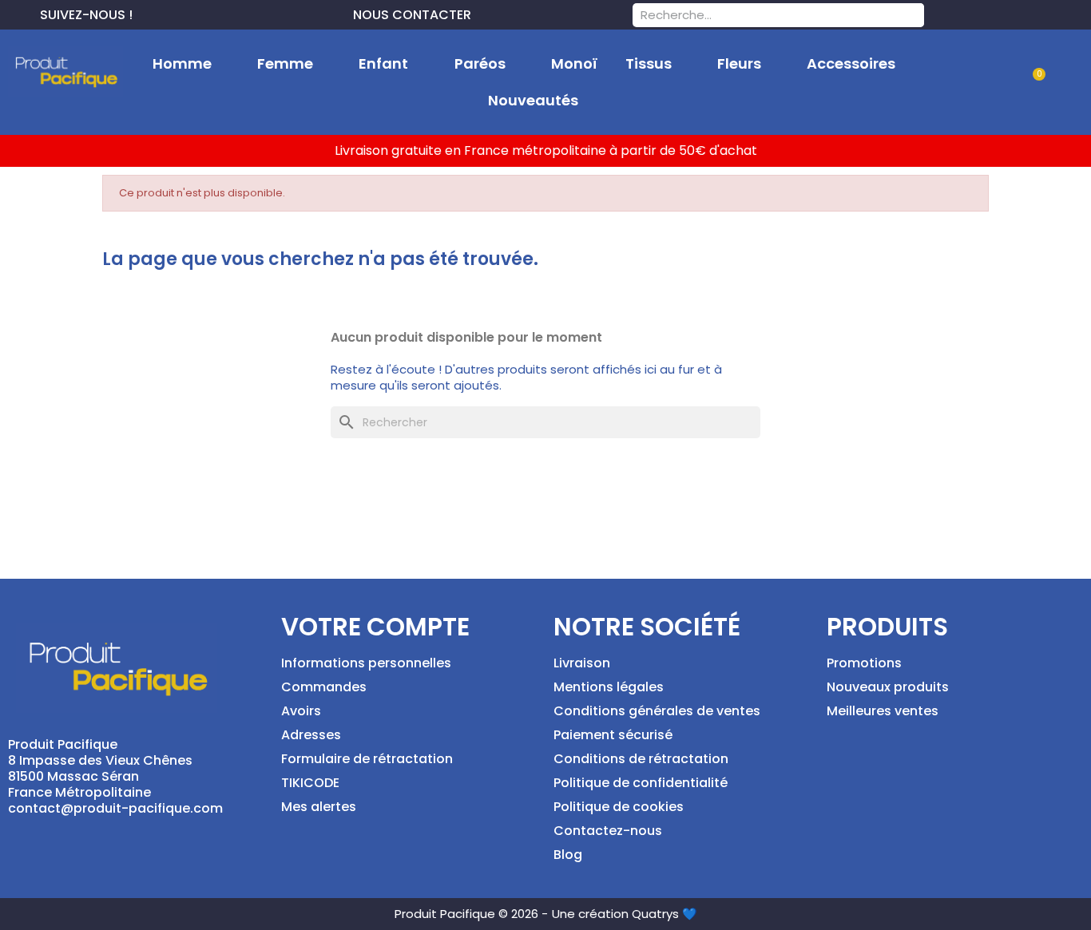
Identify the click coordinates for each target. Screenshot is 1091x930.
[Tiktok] (222, 13)
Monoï (574, 63)
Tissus (648, 63)
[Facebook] (145, 13)
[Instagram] (196, 13)
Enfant (383, 63)
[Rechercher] (912, 15)
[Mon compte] (982, 82)
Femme (285, 63)
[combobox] (758, 15)
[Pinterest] (171, 13)
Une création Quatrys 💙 (624, 913)
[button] (1032, 83)
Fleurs (739, 63)
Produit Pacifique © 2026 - (471, 913)
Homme (182, 63)
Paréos (480, 63)
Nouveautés (533, 100)
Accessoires (851, 63)
